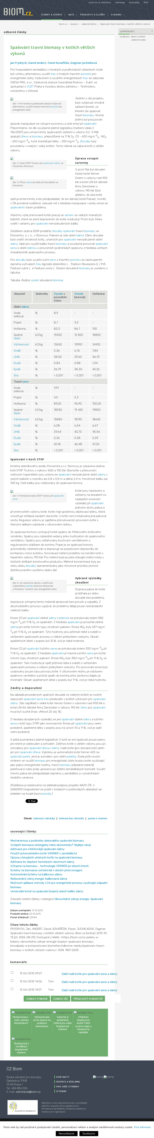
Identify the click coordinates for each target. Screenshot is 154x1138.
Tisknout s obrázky (44, 818)
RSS (146, 2)
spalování (90, 123)
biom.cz (63, 24)
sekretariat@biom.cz (28, 1092)
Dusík (17, 363)
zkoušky (57, 231)
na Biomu (125, 36)
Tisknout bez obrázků (71, 818)
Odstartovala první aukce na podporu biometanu (42, 1021)
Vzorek (58, 293)
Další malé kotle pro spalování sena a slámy (89, 974)
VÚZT (30, 86)
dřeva (46, 748)
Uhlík (17, 357)
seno (53, 260)
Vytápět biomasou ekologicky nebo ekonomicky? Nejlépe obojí (50, 845)
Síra (16, 375)
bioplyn (74, 24)
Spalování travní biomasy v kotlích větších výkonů (125, 24)
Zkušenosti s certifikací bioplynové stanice (21, 1048)
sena (29, 182)
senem (69, 215)
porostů (86, 74)
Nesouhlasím (66, 1133)
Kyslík (17, 369)
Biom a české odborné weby (138, 38)
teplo (17, 338)
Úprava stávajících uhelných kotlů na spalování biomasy (46, 857)
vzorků (35, 280)
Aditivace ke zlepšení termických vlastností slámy (42, 862)
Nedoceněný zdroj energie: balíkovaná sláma (38, 878)
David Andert (37, 63)
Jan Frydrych (18, 63)
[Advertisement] (136, 97)
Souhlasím (88, 1133)
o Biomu (116, 14)
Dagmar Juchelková (83, 63)
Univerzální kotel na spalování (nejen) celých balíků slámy (46, 891)
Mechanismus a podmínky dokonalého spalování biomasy (47, 840)
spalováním (17, 207)
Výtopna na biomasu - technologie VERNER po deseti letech (49, 866)
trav (53, 74)
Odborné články (15, 32)
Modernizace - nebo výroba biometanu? (21, 1019)
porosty (46, 793)
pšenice (64, 618)
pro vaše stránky (67, 1086)
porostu (75, 260)
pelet (26, 756)
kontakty (134, 2)
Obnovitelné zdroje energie (71, 899)
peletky (71, 756)
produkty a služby (92, 14)
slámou (32, 248)
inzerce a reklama (100, 2)
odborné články (89, 24)
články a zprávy (51, 14)
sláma (80, 235)
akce (71, 14)
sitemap (120, 2)
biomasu (88, 115)
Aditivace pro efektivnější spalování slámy (37, 849)
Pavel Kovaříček (58, 63)
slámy (57, 163)
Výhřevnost (21, 344)
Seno (84, 707)
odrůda (29, 586)
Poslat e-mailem (97, 818)
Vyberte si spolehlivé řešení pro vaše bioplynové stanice (63, 1023)
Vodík (17, 350)
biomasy (89, 231)
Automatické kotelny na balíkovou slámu (36, 874)
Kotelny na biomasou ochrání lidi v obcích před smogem (46, 870)
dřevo (25, 136)
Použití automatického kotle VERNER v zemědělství (43, 853)
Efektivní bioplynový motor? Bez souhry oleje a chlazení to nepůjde (83, 1024)
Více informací (142, 1127)
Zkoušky (85, 141)
